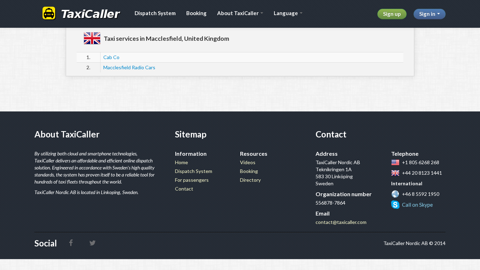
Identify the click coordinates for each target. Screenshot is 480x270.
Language (286, 13)
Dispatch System (155, 13)
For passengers (192, 180)
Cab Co (111, 57)
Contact (184, 189)
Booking (196, 13)
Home (181, 162)
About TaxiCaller (238, 13)
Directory (250, 180)
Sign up (392, 14)
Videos (247, 162)
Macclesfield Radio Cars (129, 67)
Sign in (427, 14)
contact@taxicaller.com (341, 222)
